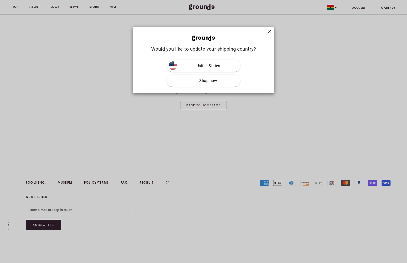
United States (208, 66)
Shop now (208, 80)
